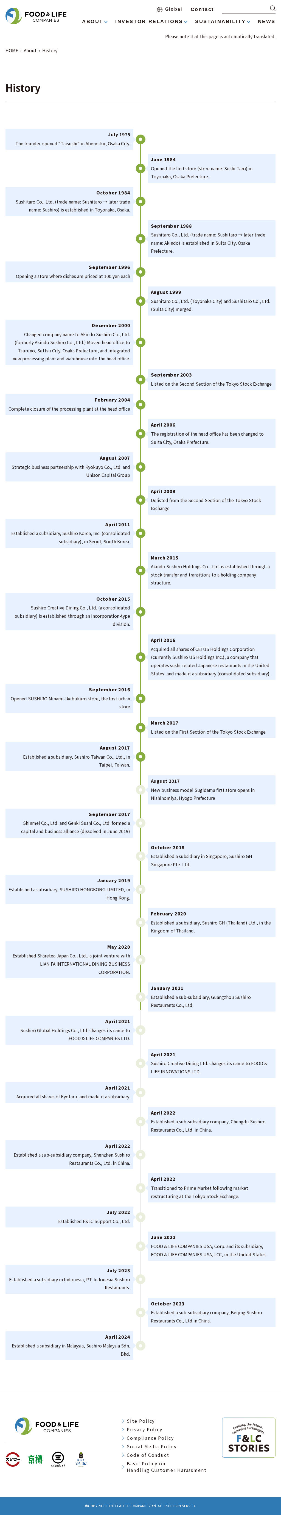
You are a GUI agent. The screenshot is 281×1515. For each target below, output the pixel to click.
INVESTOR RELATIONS (149, 21)
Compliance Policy (150, 1438)
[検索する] (273, 8)
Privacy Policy (144, 1429)
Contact (202, 9)
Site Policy (141, 1420)
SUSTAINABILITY (220, 21)
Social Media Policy (151, 1446)
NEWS (267, 21)
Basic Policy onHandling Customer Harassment (167, 1466)
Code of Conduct (148, 1455)
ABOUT (92, 21)
